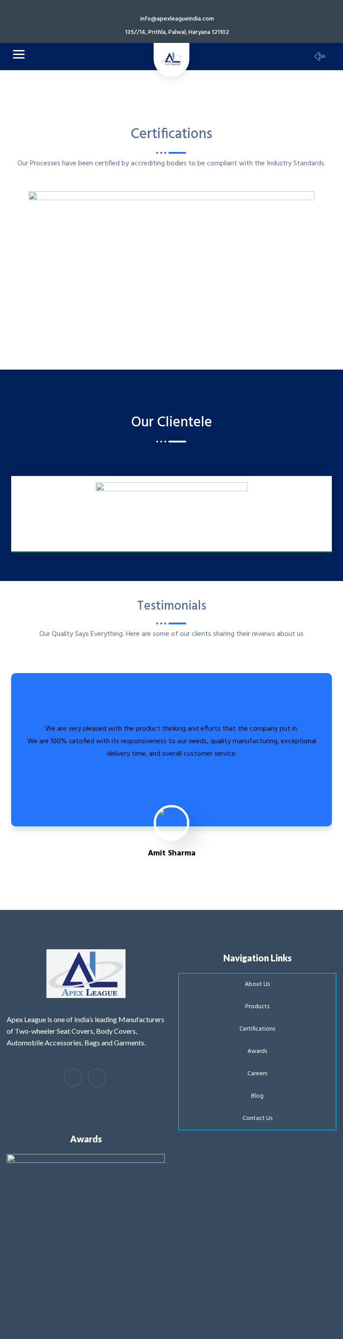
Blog (257, 1096)
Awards (257, 1051)
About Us (257, 984)
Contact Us (257, 1118)
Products (257, 1007)
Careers (257, 1074)
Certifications (257, 1029)
